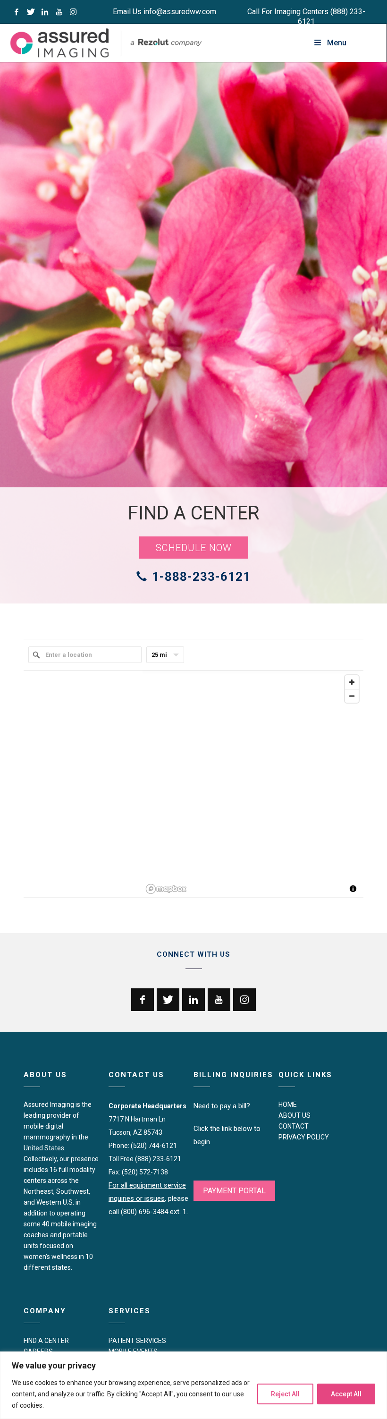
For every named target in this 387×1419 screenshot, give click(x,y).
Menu (336, 42)
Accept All (346, 1394)
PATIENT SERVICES (137, 1340)
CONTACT (293, 1126)
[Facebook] (16, 12)
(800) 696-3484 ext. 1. (154, 1211)
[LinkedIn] (45, 12)
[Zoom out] (352, 696)
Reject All (285, 1394)
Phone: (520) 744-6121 (143, 1145)
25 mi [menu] (159, 654)
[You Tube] (59, 12)
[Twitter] (31, 12)
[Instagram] (73, 12)
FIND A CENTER (46, 1340)
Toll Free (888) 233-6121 (145, 1159)
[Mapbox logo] (166, 889)
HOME (287, 1104)
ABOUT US (294, 1115)
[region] (193, 1385)
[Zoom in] (352, 682)
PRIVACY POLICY (303, 1137)
